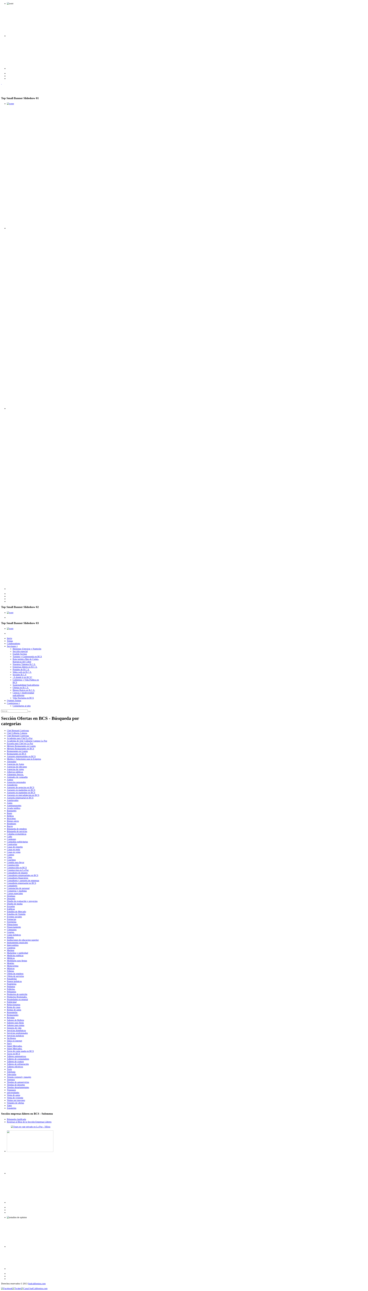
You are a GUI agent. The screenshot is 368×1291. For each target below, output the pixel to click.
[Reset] (29, 711)
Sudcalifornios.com (37, 1283)
